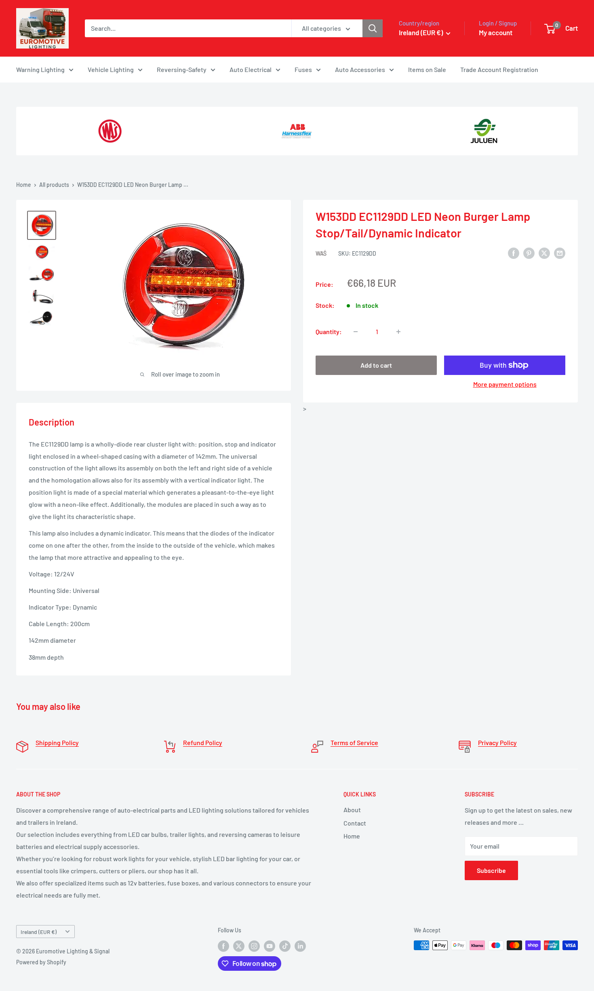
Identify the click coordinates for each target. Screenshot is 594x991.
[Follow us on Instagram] (254, 946)
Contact (354, 823)
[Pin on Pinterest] (529, 252)
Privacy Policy (497, 742)
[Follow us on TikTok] (285, 946)
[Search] (372, 28)
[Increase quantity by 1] (398, 331)
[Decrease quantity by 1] (355, 331)
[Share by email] (559, 252)
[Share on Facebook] (513, 252)
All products (54, 184)
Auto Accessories (360, 69)
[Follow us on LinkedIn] (300, 946)
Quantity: (329, 331)
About (352, 809)
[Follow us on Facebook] (223, 946)
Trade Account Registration (499, 69)
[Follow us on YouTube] (269, 946)
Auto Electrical (251, 69)
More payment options (505, 384)
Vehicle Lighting (111, 69)
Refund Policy (202, 742)
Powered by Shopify (41, 962)
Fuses (303, 69)
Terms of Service (354, 742)
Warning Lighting (40, 69)
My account (495, 32)
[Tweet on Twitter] (544, 252)
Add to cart (376, 365)
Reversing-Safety (181, 69)
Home (23, 184)
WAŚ (321, 253)
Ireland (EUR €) (39, 931)
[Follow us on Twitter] (238, 946)
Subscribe (491, 870)
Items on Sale (427, 69)
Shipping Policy (57, 742)
